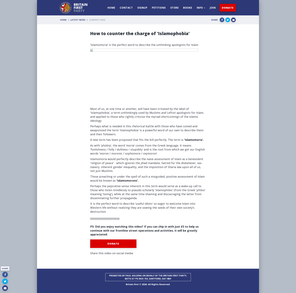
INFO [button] (200, 7)
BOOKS (187, 7)
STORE (174, 7)
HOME (111, 7)
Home (63, 19)
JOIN (213, 7)
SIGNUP (142, 7)
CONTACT (126, 7)
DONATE (228, 7)
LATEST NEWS (77, 19)
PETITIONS (159, 7)
